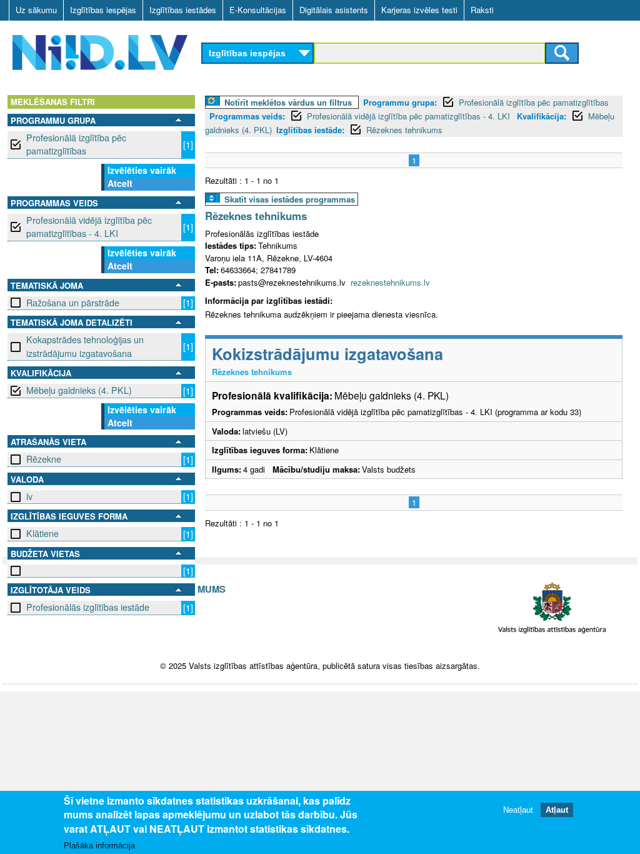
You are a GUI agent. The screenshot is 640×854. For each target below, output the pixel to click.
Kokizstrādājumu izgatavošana (327, 353)
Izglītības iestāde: (310, 130)
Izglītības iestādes (182, 10)
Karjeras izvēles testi (419, 10)
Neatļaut (518, 810)
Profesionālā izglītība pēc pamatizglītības (76, 144)
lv (29, 496)
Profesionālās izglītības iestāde (87, 607)
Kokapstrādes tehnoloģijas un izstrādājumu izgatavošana (85, 346)
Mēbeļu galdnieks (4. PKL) (79, 390)
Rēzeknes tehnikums (404, 130)
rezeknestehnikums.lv (390, 282)
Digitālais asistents (333, 10)
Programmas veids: (247, 116)
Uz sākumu (36, 10)
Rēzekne (43, 459)
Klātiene (42, 533)
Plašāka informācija (99, 845)
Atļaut (557, 810)
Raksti (482, 10)
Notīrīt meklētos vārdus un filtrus (288, 102)
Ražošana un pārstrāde (72, 302)
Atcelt (120, 183)
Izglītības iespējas (103, 10)
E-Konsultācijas (257, 10)
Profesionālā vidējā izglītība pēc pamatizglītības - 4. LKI (89, 226)
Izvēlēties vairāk (142, 170)
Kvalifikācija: (541, 116)
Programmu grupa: (400, 102)
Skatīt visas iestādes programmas (289, 199)
